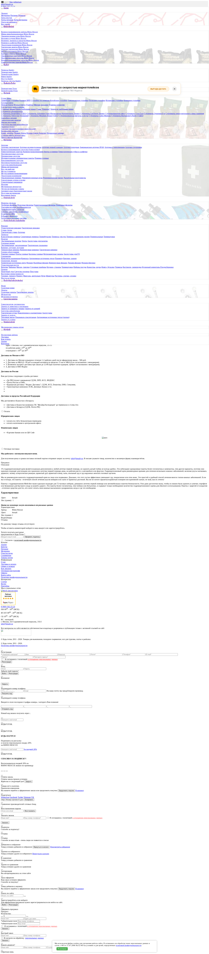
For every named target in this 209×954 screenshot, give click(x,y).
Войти (4, 673)
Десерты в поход (8, 127)
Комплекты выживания (11, 258)
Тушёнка (29, 105)
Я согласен (62, 949)
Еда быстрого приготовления (12, 107)
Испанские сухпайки (114, 100)
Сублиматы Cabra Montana (100, 116)
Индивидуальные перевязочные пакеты (17, 158)
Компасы (25, 258)
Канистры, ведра (94, 267)
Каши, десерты (7, 133)
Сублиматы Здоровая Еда (154, 113)
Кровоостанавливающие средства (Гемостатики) (20, 150)
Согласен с (23, 540)
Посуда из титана (8, 278)
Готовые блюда (7, 103)
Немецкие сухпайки (132, 100)
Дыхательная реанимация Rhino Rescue (16, 45)
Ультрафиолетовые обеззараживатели (16, 207)
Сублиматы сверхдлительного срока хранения (185, 113)
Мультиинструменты (9, 297)
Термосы (21, 15)
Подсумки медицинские (10, 193)
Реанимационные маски (53, 178)
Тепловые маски (8, 317)
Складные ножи (8, 288)
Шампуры (50, 276)
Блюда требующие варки (25, 109)
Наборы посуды (79, 267)
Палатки (4, 239)
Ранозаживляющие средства (12, 160)
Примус (19, 276)
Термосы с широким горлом (78, 237)
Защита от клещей (32, 309)
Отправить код (7, 709)
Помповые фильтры (64, 205)
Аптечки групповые (133, 147)
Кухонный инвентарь (151, 267)
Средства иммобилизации (11, 165)
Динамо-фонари (74, 263)
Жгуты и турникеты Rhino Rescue (14, 51)
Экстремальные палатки (11, 241)
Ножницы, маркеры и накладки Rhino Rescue (19, 41)
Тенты (24, 241)
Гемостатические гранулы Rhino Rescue (17, 62)
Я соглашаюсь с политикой (31, 659)
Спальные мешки (8, 243)
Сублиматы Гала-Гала (134, 113)
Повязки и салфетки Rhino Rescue (14, 43)
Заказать (5, 823)
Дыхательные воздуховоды (74, 178)
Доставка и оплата (8, 564)
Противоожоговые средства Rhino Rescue (17, 58)
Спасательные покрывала (11, 182)
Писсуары (34, 271)
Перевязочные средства (10, 156)
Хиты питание (7, 20)
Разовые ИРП (25, 100)
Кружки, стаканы (54, 267)
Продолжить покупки (66, 791)
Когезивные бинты (8, 195)
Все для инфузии (8, 169)
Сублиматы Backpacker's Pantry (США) (127, 116)
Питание (14, 15)
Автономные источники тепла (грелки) (53, 317)
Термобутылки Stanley (10, 74)
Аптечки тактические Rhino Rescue (15, 49)
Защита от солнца (8, 320)
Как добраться (15, 2)
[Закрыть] (174, 88)
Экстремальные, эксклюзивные (14, 245)
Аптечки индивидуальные (30, 147)
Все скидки (5, 24)
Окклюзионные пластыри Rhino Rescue (16, 56)
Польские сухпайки (97, 100)
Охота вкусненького (9, 22)
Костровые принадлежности (12, 274)
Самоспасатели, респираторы (13, 304)
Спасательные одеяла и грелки (13, 180)
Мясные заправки (41, 105)
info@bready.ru (7, 4)
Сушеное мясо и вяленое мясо (13, 135)
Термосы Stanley (7, 70)
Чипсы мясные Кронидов (11, 137)
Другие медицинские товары (12, 189)
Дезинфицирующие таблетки (12, 209)
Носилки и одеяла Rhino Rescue (13, 38)
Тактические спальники (38, 245)
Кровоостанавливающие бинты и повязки (40, 152)
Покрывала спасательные (25, 317)
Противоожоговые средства (12, 154)
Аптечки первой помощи (52, 147)
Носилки (4, 184)
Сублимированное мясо (115, 113)
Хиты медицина (20, 20)
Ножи (3, 286)
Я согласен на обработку (14, 938)
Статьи (4, 582)
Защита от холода (8, 315)
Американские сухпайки (78, 100)
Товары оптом (7, 558)
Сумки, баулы (6, 230)
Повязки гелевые (42, 158)
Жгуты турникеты (8, 171)
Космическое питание (9, 131)
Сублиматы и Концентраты (12, 111)
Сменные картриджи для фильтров (15, 212)
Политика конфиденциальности (14, 577)
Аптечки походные (71, 147)
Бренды (4, 547)
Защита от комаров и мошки (13, 309)
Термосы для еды (59, 237)
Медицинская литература (11, 187)
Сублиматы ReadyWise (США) (13, 113)
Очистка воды (7, 553)
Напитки (42, 133)
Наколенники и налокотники (30, 313)
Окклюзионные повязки (11, 178)
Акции (4, 341)
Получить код (7, 693)
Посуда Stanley (7, 79)
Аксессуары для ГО (72, 254)
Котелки (4, 267)
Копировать (29, 800)
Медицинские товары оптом (12, 327)
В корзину (79, 790)
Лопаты (4, 290)
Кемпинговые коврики (29, 250)
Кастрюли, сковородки (132, 267)
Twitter (20, 797)
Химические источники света (13, 263)
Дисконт (4, 13)
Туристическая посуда (10, 265)
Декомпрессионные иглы (32, 178)
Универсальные (96, 237)
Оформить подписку (32, 537)
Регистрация (6, 662)
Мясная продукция (8, 122)
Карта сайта (6, 575)
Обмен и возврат (8, 566)
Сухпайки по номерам (40, 100)
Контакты (5, 344)
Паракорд (59, 258)
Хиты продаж (6, 18)
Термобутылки (45, 237)
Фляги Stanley (6, 76)
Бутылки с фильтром (9, 216)
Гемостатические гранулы (12, 152)
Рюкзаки (4, 226)
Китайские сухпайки (58, 100)
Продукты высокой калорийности (14, 124)
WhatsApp (5, 797)
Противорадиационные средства (14, 163)
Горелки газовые (8, 254)
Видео (3, 584)
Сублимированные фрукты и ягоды (73, 116)
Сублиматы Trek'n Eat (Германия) (15, 116)
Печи (43, 276)
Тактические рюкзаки (31, 228)
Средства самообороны (10, 311)
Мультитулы (6, 294)
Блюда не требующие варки (62, 109)
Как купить (6, 339)
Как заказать (6, 569)
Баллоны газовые (36, 254)
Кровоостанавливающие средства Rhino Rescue (20, 60)
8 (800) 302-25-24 (8, 6)
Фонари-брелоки (88, 263)
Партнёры (5, 586)
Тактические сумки (9, 232)
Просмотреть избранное (60, 847)
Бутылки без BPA (8, 214)
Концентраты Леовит (71, 113)
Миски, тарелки (23, 267)
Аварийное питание (9, 118)
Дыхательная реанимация (11, 176)
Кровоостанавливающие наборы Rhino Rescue (19, 32)
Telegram (27, 797)
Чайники (12, 267)
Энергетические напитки (11, 120)
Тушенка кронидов (57, 105)
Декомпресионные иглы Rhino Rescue (16, 36)
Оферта (4, 573)
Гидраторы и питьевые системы (13, 218)
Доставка (5, 337)
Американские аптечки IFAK (92, 147)
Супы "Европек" (43, 109)
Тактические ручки (9, 313)
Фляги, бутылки (108, 267)
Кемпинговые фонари (58, 263)
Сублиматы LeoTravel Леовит (92, 113)
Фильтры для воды (8, 203)
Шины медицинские (9, 167)
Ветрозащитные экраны (53, 254)
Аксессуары (47, 313)
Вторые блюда (20, 105)
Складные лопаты (8, 292)
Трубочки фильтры (9, 205)
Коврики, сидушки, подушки (12, 248)
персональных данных (34, 938)
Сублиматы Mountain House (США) (43, 116)
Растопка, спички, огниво (65, 276)
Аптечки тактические (10, 147)
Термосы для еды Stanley (11, 81)
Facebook (13, 797)
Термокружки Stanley (9, 72)
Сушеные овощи (8, 109)
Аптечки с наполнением (114, 147)
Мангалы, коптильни (32, 276)
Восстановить (30, 811)
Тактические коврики (48, 250)
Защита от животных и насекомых (14, 306)
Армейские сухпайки (10, 100)
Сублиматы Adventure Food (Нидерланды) (44, 113)
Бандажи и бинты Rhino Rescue (13, 54)
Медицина (5, 15)
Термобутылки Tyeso (9, 91)
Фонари (29, 263)
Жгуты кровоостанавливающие (14, 173)
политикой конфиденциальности (27, 540)
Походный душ (7, 271)
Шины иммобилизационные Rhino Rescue (17, 34)
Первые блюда (7, 105)
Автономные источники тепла (41, 258)
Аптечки (4, 145)
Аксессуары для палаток (37, 241)
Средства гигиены (22, 271)
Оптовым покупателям (10, 571)
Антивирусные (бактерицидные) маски (16, 191)
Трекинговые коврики (10, 250)
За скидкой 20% (30, 749)
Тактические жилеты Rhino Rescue (15, 47)
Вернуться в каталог (41, 847)
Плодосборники (167, 267)
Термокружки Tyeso (9, 88)
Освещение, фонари (9, 261)
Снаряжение (6, 256)
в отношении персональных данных (43, 659)
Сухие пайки (6, 98)
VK (32, 797)
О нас (3, 562)
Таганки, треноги (8, 276)
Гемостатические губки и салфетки (72, 152)
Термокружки (109, 237)
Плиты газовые (21, 254)
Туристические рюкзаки (11, 228)
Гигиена (4, 269)
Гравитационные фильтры (45, 205)
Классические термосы (10, 237)
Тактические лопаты (25, 292)
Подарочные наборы (55, 133)
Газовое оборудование (10, 252)
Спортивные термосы (30, 237)
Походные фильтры (25, 205)
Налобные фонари (41, 263)
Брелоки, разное (70, 258)
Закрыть (5, 684)
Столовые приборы (38, 267)
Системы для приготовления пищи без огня (18, 129)
